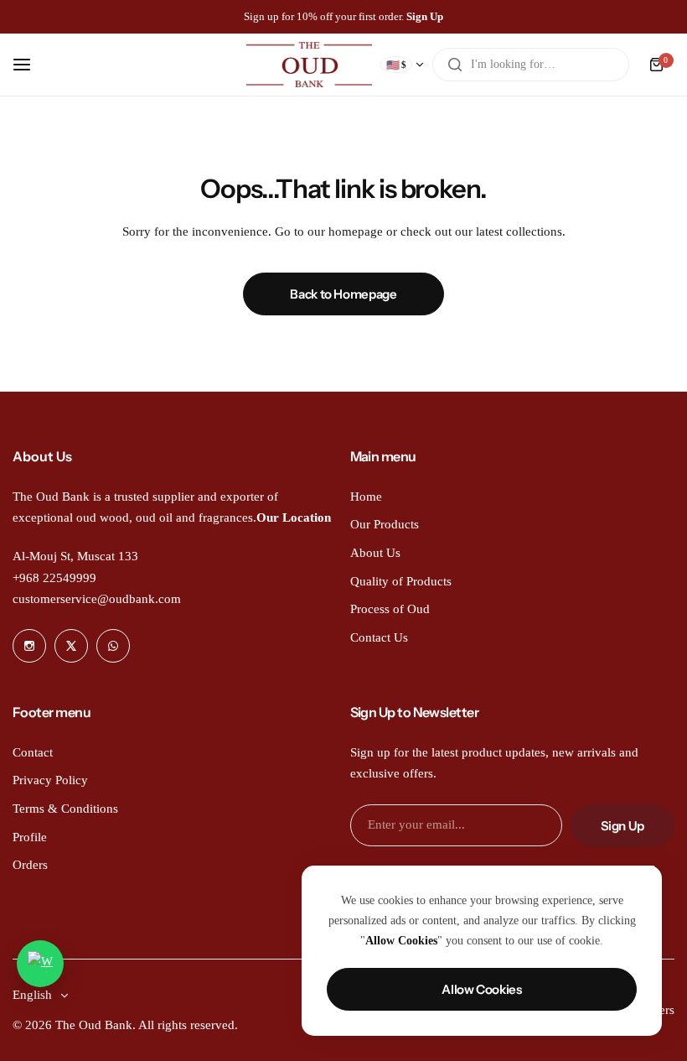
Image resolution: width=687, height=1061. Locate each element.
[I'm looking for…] (454, 64)
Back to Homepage (343, 294)
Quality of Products (401, 581)
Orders (30, 864)
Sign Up (622, 826)
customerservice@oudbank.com (97, 599)
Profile (30, 837)
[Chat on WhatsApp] (40, 963)
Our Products (384, 524)
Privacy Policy (50, 780)
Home (366, 496)
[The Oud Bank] (309, 64)
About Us (375, 552)
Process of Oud (390, 609)
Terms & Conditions (65, 808)
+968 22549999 (54, 578)
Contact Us (379, 637)
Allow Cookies (481, 989)
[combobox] (530, 64)
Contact (33, 752)
